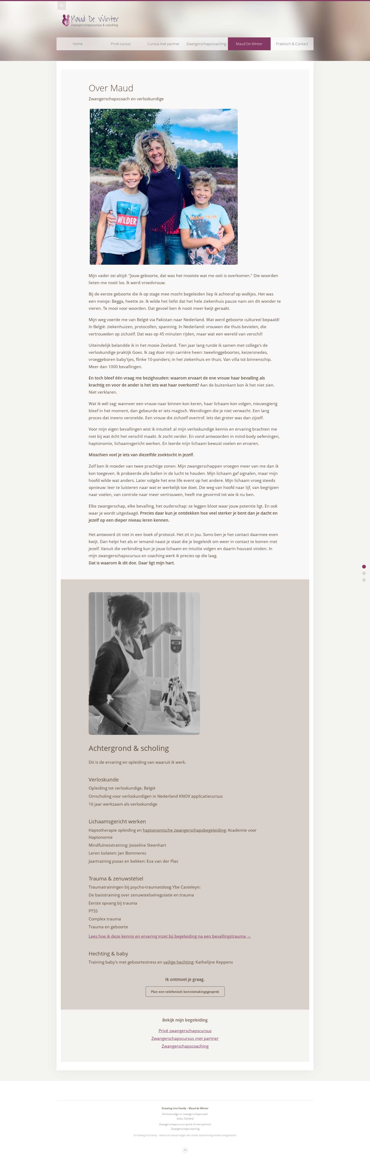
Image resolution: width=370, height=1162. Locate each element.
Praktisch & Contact (292, 43)
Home (78, 43)
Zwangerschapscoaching (206, 43)
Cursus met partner (164, 43)
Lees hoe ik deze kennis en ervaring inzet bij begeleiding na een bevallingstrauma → (170, 936)
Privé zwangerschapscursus (185, 1031)
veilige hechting (178, 962)
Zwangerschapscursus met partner (185, 1038)
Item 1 (364, 566)
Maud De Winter (249, 43)
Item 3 (364, 573)
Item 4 (364, 580)
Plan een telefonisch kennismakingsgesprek (185, 991)
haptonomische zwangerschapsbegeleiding (184, 830)
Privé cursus (121, 43)
